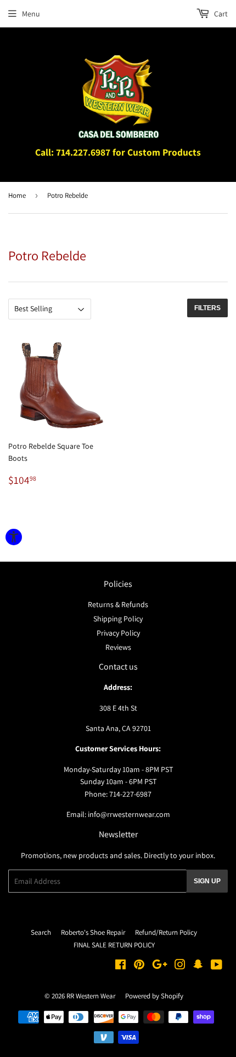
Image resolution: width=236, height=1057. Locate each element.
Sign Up (207, 881)
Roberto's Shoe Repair (93, 932)
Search (41, 932)
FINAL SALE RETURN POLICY (114, 945)
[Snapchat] (198, 966)
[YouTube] (216, 966)
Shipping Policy (118, 619)
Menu (31, 14)
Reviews (118, 647)
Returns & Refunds (118, 604)
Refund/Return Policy (166, 932)
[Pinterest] (139, 966)
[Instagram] (180, 966)
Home (17, 195)
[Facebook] (120, 966)
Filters (207, 308)
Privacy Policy (118, 633)
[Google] (159, 966)
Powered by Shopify (154, 996)
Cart (220, 14)
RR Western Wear (90, 996)
